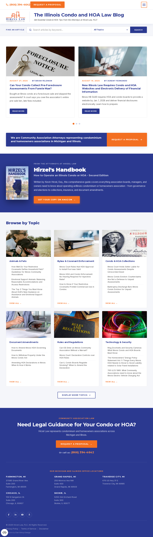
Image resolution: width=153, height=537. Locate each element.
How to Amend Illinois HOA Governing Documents (29, 349)
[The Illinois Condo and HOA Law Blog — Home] (15, 17)
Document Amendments (23, 342)
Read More (18, 111)
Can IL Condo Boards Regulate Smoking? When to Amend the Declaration (73, 365)
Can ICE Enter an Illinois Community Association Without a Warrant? (75, 349)
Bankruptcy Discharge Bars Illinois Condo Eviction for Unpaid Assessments (123, 289)
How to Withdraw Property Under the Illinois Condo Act (28, 356)
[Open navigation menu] (144, 5)
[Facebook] (8, 514)
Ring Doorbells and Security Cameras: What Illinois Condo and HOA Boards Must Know (125, 350)
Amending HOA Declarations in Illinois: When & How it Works (29, 364)
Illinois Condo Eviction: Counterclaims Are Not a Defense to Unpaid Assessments (124, 279)
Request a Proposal (47, 5)
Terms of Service (28, 529)
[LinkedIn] (15, 514)
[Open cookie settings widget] (4, 532)
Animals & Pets (18, 261)
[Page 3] (79, 123)
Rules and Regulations (70, 342)
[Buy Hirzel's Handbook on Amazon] (17, 183)
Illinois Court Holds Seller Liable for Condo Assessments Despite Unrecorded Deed (124, 269)
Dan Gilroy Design (23, 532)
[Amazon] (29, 514)
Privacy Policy (12, 529)
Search (138, 30)
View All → (15, 303)
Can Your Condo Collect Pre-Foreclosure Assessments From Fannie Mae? (36, 87)
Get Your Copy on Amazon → (57, 200)
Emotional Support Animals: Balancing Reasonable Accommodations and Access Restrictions (28, 282)
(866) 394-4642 (20, 4)
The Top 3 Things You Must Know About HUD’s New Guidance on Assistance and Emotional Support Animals (27, 293)
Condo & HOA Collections (120, 261)
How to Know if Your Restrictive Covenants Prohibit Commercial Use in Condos (76, 286)
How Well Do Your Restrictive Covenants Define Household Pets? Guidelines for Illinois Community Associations (28, 271)
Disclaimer (43, 529)
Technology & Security (118, 342)
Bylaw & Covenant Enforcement (75, 261)
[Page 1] (73, 124)
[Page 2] (76, 123)
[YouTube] (22, 514)
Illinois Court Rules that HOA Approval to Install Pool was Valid (76, 268)
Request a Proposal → (76, 444)
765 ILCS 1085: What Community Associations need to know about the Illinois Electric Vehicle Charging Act (124, 373)
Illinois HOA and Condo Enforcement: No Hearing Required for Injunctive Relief (76, 276)
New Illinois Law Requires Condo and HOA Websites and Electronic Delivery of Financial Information (111, 88)
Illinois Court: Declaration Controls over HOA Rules (77, 356)
